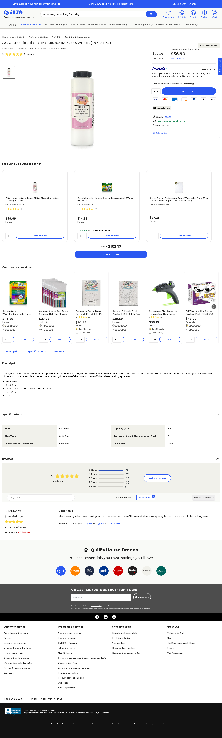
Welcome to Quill (175, 633)
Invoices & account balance (18, 648)
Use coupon (142, 597)
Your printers (118, 643)
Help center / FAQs (13, 653)
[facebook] (114, 617)
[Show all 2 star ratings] (111, 482)
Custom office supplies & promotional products (82, 658)
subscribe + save (97, 24)
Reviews (59, 351)
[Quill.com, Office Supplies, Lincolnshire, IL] (13, 712)
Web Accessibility (176, 653)
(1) (126, 470)
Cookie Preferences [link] (119, 724)
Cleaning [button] (189, 24)
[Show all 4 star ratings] (111, 474)
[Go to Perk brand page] (104, 571)
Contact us (9, 673)
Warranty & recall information (18, 663)
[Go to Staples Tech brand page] (132, 571)
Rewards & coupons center (126, 653)
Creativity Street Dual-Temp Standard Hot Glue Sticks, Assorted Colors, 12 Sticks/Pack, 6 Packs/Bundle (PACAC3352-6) (53, 312)
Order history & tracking (16, 633)
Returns (8, 638)
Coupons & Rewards (30, 24)
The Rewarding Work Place (181, 643)
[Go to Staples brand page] (118, 571)
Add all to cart (111, 254)
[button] (151, 14)
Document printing (67, 663)
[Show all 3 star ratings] (111, 478)
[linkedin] (105, 617)
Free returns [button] (162, 125)
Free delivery (163, 108)
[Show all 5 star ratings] (110, 470)
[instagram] (97, 617)
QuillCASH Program (67, 643)
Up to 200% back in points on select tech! (111, 4)
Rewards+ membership (70, 633)
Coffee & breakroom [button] (167, 24)
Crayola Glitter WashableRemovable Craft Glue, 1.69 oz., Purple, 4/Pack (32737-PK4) (16, 312)
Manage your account (15, 643)
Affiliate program (66, 688)
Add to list (161, 133)
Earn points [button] (208, 46)
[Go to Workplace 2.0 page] (161, 571)
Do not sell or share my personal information (152, 724)
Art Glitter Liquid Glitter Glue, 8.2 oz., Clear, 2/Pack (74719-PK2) (32, 199)
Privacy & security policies (17, 668)
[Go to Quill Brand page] (61, 571)
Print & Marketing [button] (118, 24)
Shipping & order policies (16, 658)
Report (116, 523)
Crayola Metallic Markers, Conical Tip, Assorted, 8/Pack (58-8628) (105, 199)
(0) (127, 474)
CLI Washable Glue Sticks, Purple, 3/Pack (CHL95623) (199, 312)
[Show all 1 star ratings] (110, 486)
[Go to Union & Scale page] (147, 571)
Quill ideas (63, 683)
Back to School (78, 24)
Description (12, 351)
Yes (90, 523)
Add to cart (188, 91)
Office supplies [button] (142, 24)
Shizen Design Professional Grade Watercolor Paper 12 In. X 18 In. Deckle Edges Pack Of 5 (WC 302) (179, 199)
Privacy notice (79, 724)
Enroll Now (177, 58)
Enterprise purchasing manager (74, 668)
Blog (169, 638)
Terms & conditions (59, 724)
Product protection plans (71, 678)
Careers (170, 648)
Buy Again (61, 24)
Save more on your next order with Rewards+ (37, 4)
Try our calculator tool (171, 76)
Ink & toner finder (121, 638)
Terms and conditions (96, 606)
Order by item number (123, 648)
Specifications (36, 351)
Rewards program (67, 638)
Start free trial (208, 70)
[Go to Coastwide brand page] (75, 571)
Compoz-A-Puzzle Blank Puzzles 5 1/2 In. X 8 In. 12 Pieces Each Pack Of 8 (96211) (91, 312)
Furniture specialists (68, 673)
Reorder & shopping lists (124, 633)
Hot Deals (48, 24)
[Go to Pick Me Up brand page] (89, 571)
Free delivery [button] (10, 329)
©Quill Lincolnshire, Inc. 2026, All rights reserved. (44, 713)
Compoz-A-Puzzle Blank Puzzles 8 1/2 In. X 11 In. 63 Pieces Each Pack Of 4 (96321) (127, 312)
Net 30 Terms (65, 653)
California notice (98, 724)
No (102, 523)
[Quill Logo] (13, 12)
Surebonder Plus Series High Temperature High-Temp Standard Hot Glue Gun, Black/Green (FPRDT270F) (163, 312)
